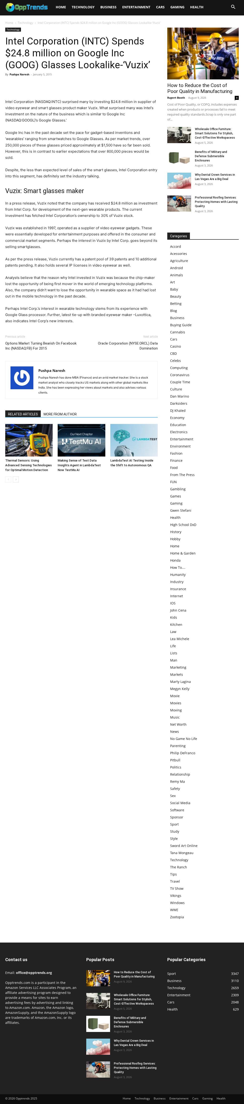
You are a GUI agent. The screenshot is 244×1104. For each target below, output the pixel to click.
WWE (174, 910)
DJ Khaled (178, 410)
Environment (180, 446)
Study (174, 831)
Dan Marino (179, 396)
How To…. (177, 567)
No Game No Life (183, 738)
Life (173, 646)
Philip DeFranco (182, 753)
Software (177, 810)
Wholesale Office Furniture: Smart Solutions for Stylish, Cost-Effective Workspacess (215, 133)
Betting (176, 303)
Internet (176, 596)
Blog (173, 310)
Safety (175, 788)
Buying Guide (181, 325)
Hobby (175, 539)
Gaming (177, 7)
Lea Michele (179, 639)
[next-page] (16, 479)
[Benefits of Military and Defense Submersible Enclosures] (179, 158)
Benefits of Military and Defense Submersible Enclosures (211, 156)
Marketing (178, 667)
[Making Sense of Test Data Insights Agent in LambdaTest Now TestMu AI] (81, 440)
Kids (173, 617)
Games (175, 496)
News (174, 731)
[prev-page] (8, 479)
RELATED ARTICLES (23, 414)
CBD (173, 353)
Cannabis (177, 332)
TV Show (176, 888)
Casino (175, 346)
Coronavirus (179, 375)
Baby (174, 289)
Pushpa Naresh (19, 74)
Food (174, 467)
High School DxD (183, 524)
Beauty (175, 296)
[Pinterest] (32, 85)
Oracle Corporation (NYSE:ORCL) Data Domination (128, 345)
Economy (177, 417)
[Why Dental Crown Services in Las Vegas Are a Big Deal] (179, 181)
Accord (175, 246)
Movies (175, 703)
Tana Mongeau (181, 853)
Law (173, 631)
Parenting (178, 746)
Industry (176, 581)
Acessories (178, 253)
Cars (160, 7)
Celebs (175, 360)
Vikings (175, 895)
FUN (173, 482)
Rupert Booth (176, 97)
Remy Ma (177, 781)
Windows (177, 902)
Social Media (180, 803)
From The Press (182, 474)
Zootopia (177, 917)
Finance (176, 460)
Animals (176, 275)
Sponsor (176, 817)
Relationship (180, 774)
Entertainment (136, 7)
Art (172, 282)
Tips (173, 874)
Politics (175, 767)
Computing (179, 367)
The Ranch (178, 867)
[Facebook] (10, 85)
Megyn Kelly (179, 688)
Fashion (176, 453)
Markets (176, 674)
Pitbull (175, 760)
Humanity (178, 574)
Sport (174, 824)
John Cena (178, 610)
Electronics (179, 432)
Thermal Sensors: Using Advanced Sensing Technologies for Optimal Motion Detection (28, 465)
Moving (176, 710)
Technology (83, 7)
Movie (175, 696)
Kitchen (176, 624)
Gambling (178, 489)
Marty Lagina (180, 681)
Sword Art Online (184, 845)
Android (176, 268)
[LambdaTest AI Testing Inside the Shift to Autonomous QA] (134, 440)
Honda (175, 560)
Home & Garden (183, 553)
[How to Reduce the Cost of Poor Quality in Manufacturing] (203, 53)
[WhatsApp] (43, 85)
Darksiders (178, 403)
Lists (173, 653)
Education (178, 425)
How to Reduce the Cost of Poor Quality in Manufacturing (199, 88)
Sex (173, 795)
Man (173, 660)
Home (61, 7)
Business (108, 7)
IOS (173, 603)
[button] (233, 7)
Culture (176, 389)
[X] (21, 85)
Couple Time (180, 382)
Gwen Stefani (180, 510)
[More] (54, 85)
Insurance (178, 589)
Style (174, 838)
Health (196, 7)
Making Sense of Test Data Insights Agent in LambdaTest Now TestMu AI (79, 465)
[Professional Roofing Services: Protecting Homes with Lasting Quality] (179, 203)
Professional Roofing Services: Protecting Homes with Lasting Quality (216, 202)
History (175, 532)
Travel (175, 881)
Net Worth (178, 724)
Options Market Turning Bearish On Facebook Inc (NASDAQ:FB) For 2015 (40, 345)
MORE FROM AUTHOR (60, 414)
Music (175, 717)
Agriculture (179, 260)
